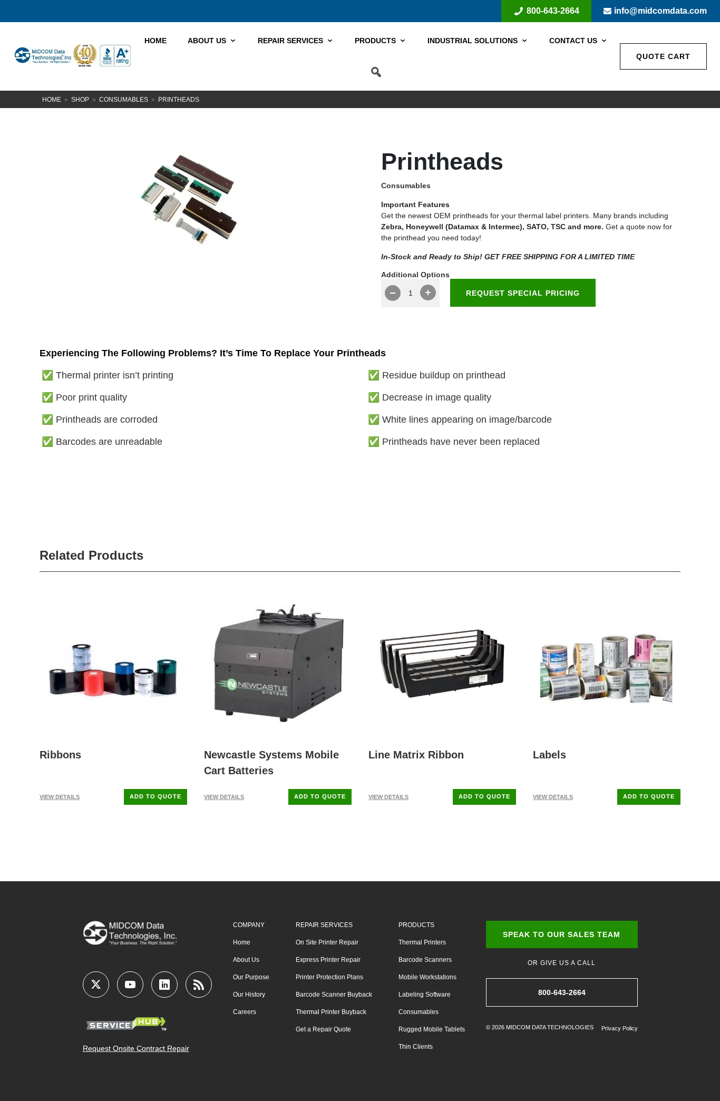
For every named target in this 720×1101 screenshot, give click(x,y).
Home (155, 40)
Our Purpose (251, 977)
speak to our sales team (561, 934)
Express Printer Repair (328, 959)
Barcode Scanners (425, 959)
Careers (244, 1012)
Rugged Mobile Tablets (431, 1029)
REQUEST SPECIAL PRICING (523, 293)
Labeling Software (424, 994)
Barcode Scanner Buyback (334, 994)
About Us (207, 40)
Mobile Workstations (427, 977)
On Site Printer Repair (327, 942)
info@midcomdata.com (660, 10)
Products (375, 40)
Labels (549, 755)
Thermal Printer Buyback (331, 1012)
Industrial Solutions (472, 40)
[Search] (376, 72)
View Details (60, 797)
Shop (80, 99)
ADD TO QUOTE (155, 796)
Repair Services (290, 40)
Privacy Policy (619, 1028)
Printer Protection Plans (329, 977)
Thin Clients (415, 1046)
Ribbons (60, 755)
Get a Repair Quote (323, 1029)
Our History (249, 994)
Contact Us (573, 40)
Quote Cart (663, 56)
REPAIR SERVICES (324, 925)
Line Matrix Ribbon (416, 755)
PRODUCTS (416, 925)
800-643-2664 (553, 10)
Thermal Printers (422, 942)
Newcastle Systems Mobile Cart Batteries (271, 762)
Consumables (123, 99)
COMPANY (249, 925)
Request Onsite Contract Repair (136, 1048)
